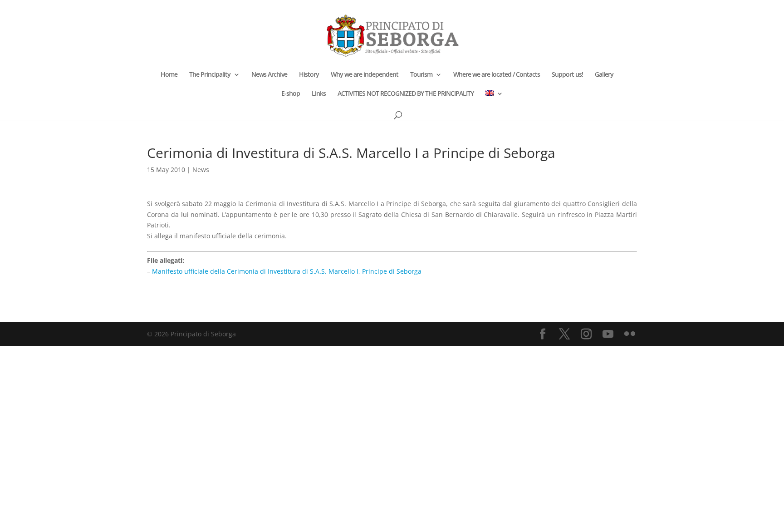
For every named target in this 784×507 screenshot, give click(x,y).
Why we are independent (364, 75)
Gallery (604, 75)
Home (169, 75)
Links (319, 94)
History (309, 75)
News (200, 169)
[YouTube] (608, 334)
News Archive (269, 75)
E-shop (290, 94)
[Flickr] (629, 334)
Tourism (421, 75)
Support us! (567, 75)
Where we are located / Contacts (496, 75)
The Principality (209, 75)
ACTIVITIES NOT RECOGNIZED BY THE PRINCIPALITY (406, 94)
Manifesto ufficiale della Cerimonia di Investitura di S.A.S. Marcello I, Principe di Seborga (286, 271)
